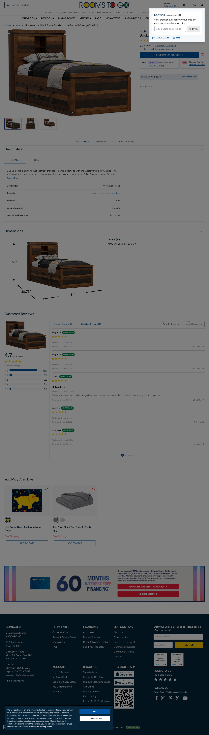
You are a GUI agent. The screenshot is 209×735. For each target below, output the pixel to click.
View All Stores (162, 38)
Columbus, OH (173, 15)
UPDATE (193, 29)
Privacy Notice (46, 727)
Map (178, 38)
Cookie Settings (95, 718)
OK (94, 711)
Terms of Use (66, 724)
